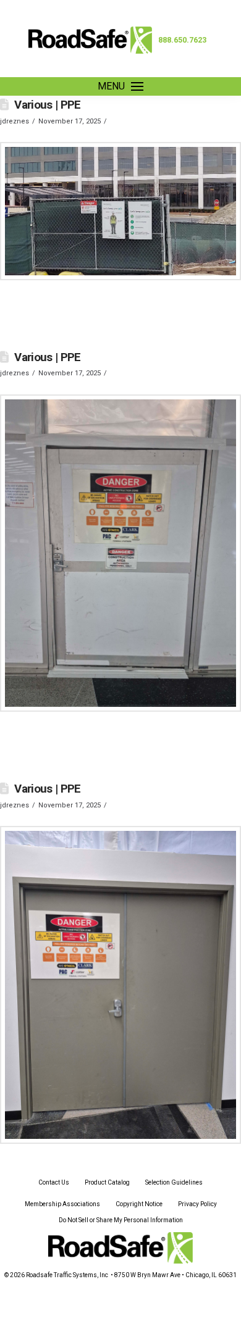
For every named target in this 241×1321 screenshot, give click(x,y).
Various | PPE (47, 105)
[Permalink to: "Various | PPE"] (120, 211)
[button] (120, 86)
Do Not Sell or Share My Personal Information (121, 1220)
